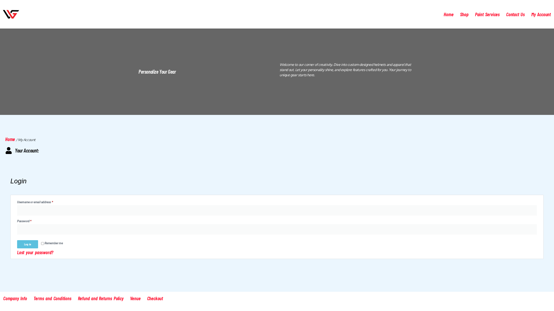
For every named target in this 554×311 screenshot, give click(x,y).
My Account (541, 14)
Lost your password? (35, 252)
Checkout (155, 298)
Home (448, 14)
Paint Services (487, 14)
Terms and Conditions (52, 298)
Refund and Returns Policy (101, 298)
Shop (464, 14)
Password (30, 220)
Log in (27, 244)
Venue (135, 298)
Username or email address (40, 201)
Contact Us (515, 14)
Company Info (15, 298)
